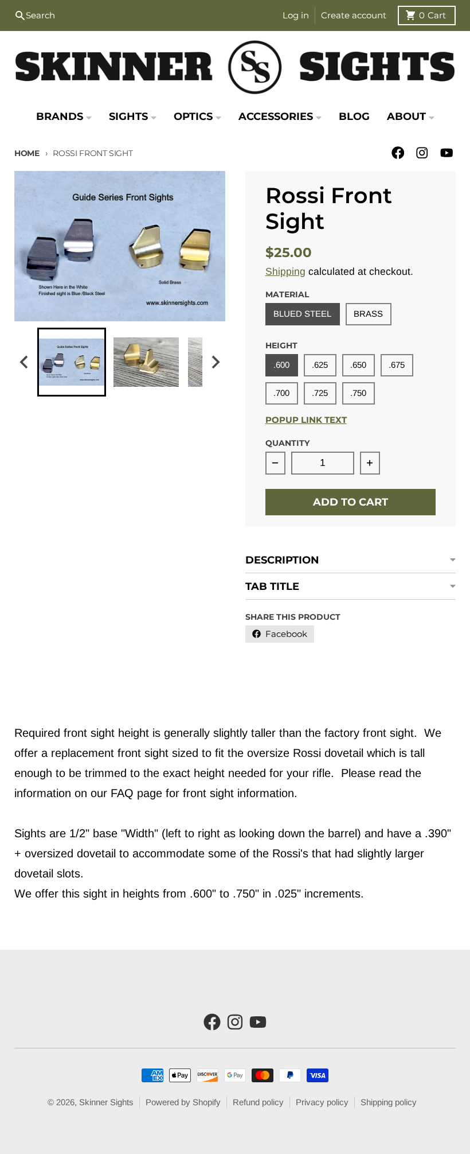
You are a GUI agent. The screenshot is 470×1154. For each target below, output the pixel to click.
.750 (358, 393)
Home (27, 153)
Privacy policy (322, 1102)
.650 (358, 365)
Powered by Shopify (183, 1102)
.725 (320, 393)
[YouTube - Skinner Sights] (446, 152)
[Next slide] (215, 362)
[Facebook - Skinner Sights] (398, 152)
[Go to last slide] (24, 362)
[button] (71, 362)
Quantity (287, 443)
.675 (397, 365)
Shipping (285, 271)
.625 (320, 365)
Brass (368, 313)
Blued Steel (302, 313)
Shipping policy (389, 1102)
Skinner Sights (106, 1102)
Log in (296, 15)
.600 (281, 365)
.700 (281, 393)
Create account (353, 15)
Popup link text (306, 419)
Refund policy (258, 1102)
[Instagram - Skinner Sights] (422, 152)
